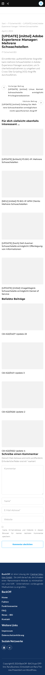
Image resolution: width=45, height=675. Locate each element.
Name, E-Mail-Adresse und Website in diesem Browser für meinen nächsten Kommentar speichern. (22, 533)
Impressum (7, 631)
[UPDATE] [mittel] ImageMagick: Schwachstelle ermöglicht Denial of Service (20, 291)
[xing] (9, 647)
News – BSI (7, 615)
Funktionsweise (10, 606)
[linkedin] (4, 647)
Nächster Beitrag (19, 106)
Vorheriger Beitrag (25, 91)
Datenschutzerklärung (13, 635)
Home (5, 597)
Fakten (5, 601)
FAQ (4, 610)
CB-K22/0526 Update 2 (13, 412)
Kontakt (6, 619)
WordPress (31, 670)
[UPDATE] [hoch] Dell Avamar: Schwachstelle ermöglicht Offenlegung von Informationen (22, 246)
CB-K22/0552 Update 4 (13, 451)
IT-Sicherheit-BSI (9, 52)
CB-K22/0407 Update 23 (14, 334)
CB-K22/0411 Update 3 (13, 373)
